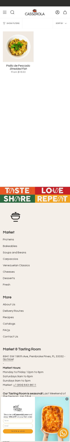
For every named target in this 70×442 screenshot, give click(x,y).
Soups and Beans (14, 252)
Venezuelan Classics (16, 265)
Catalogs (9, 323)
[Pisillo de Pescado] (18, 46)
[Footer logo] (15, 217)
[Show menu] (4, 12)
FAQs (6, 330)
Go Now (8, 359)
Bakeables (10, 246)
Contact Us (10, 336)
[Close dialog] (66, 398)
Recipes (8, 317)
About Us (9, 304)
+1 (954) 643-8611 (24, 384)
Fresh (6, 284)
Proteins (8, 239)
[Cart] (65, 12)
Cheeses (9, 271)
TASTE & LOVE (18, 431)
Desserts (9, 278)
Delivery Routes (13, 310)
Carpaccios (10, 258)
